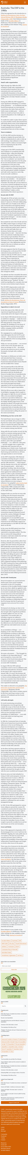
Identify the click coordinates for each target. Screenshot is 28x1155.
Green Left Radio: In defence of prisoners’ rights (12, 1087)
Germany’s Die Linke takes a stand (9, 1024)
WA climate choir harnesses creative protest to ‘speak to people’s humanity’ (12, 1098)
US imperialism (10, 1044)
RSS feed (3, 1131)
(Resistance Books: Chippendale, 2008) (14, 17)
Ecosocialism (22, 1041)
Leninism (4, 946)
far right (4, 1044)
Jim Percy (20, 955)
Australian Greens (6, 952)
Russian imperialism (20, 1044)
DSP (20, 940)
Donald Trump (14, 1041)
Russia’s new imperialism (7, 1017)
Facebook (3, 1136)
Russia (3, 1049)
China (11, 1051)
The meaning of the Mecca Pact (8, 1027)
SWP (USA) (5, 943)
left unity (11, 943)
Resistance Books (5, 1148)
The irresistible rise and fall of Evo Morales (11, 1059)
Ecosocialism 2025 (6, 1146)
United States (22, 1039)
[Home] (5, 2)
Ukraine (21, 1046)
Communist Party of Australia (9, 949)
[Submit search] (25, 1006)
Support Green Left (14, 1102)
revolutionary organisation (9, 955)
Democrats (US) (5, 1041)
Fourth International (21, 943)
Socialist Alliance (14, 21)
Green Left (4, 1144)
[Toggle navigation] (25, 2)
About (2, 1129)
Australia (14, 940)
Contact (3, 1139)
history (17, 946)
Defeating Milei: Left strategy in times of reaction (13, 1072)
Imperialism (4, 1046)
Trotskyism (11, 946)
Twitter (3, 1138)
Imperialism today (13, 1046)
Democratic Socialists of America (10, 1039)
